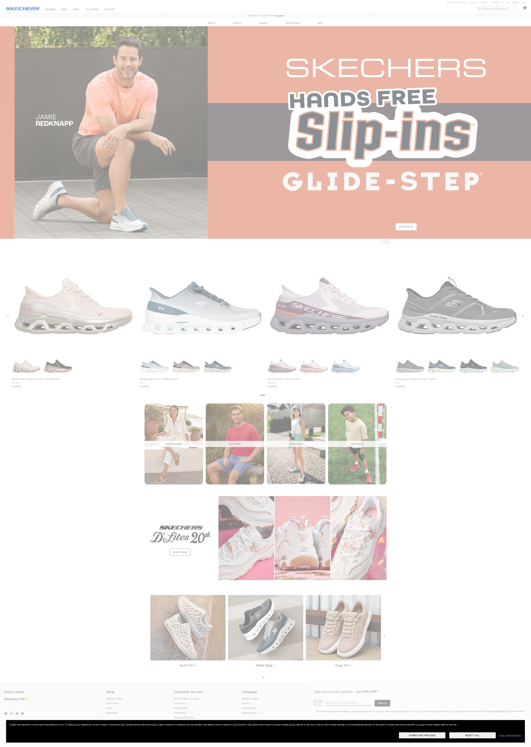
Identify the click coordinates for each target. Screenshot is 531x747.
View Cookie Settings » (510, 735)
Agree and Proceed (422, 735)
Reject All (472, 735)
